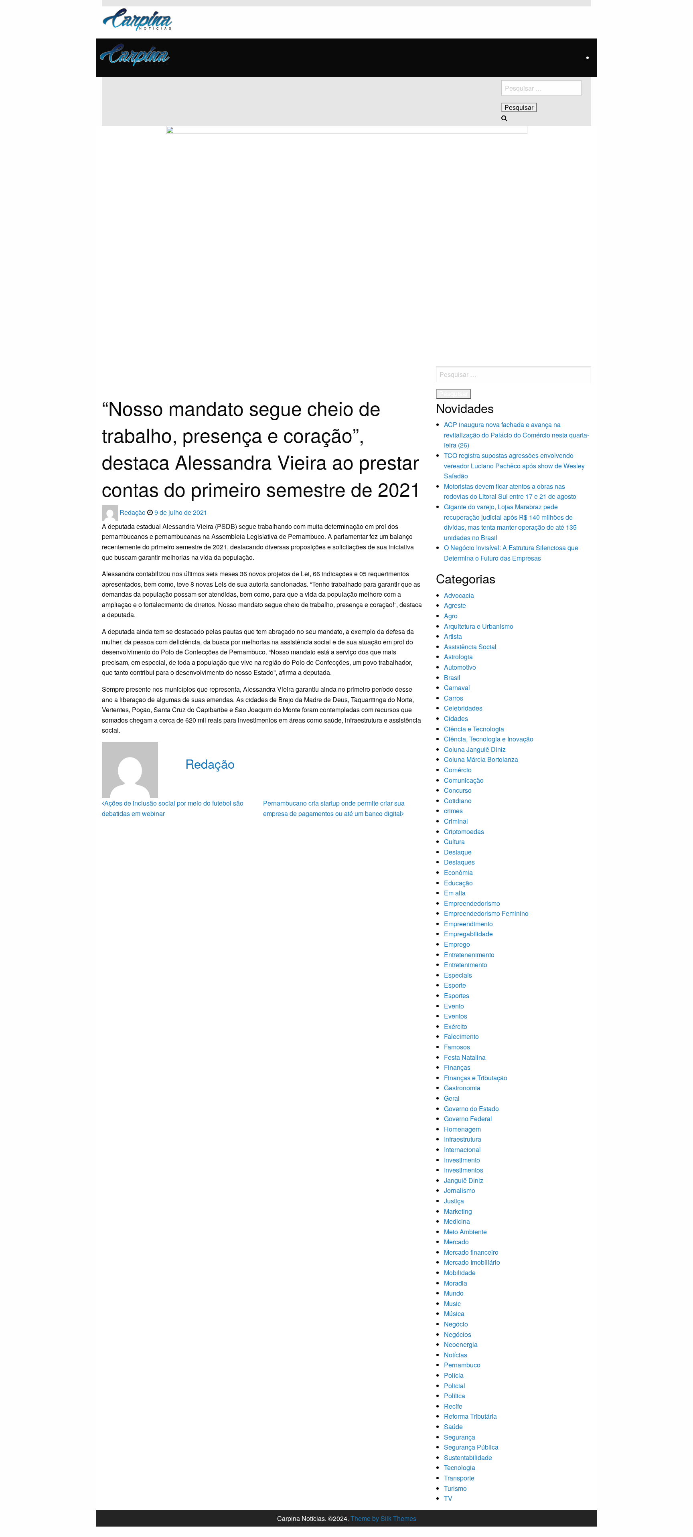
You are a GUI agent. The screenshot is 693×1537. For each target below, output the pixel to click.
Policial (454, 1385)
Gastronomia (462, 1087)
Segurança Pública (471, 1447)
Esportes (456, 995)
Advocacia (459, 595)
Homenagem (462, 1129)
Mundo (454, 1293)
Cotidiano (458, 800)
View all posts (205, 780)
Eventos (455, 1016)
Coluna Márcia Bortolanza (481, 759)
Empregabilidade (468, 933)
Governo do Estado (471, 1108)
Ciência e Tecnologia (474, 728)
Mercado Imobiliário (472, 1262)
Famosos (457, 1046)
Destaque (458, 852)
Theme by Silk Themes (383, 1518)
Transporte (459, 1477)
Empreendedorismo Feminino (486, 913)
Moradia (455, 1283)
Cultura (454, 841)
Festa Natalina (465, 1057)
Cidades (456, 718)
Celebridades (463, 708)
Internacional (462, 1149)
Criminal (456, 821)
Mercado (456, 1241)
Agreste (455, 605)
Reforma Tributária (470, 1416)
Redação (133, 512)
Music (452, 1303)
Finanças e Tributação (475, 1077)
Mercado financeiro (471, 1252)
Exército (455, 1026)
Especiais (458, 975)
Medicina (457, 1221)
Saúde (453, 1426)
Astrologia (458, 656)
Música (454, 1313)
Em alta (455, 892)
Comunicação (464, 780)
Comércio (458, 769)
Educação (458, 882)
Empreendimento (468, 923)
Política (454, 1395)
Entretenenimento (469, 954)
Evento (454, 1005)
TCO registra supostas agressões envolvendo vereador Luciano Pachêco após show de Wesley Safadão (514, 465)
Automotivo (460, 667)
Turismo (455, 1488)
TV (448, 1498)
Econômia (458, 872)
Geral (452, 1098)
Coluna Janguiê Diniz (475, 749)
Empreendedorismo (472, 903)
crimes (453, 810)
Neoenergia (461, 1344)
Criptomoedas (464, 831)
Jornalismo (459, 1190)
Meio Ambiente (465, 1231)
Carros (453, 698)
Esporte (455, 985)
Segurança (459, 1437)
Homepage (114, 370)
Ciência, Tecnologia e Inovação (488, 738)
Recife (453, 1406)
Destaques (459, 862)
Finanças (457, 1067)
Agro (451, 615)
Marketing (458, 1211)
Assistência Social (470, 646)
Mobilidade (460, 1272)
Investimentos (463, 1170)
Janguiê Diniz (463, 1180)
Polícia (454, 1375)
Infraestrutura (462, 1139)
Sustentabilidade (468, 1457)
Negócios (457, 1334)
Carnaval (457, 687)
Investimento (462, 1159)
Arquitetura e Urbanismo (478, 626)
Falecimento (461, 1036)
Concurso (458, 790)
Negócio (456, 1323)
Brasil (452, 677)
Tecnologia (459, 1467)
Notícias (455, 1354)
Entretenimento (465, 964)
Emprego (457, 944)
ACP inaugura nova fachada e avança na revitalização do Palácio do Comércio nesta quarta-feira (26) (516, 435)
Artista (453, 636)
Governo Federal (468, 1118)
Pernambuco (462, 1364)
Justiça (454, 1200)
